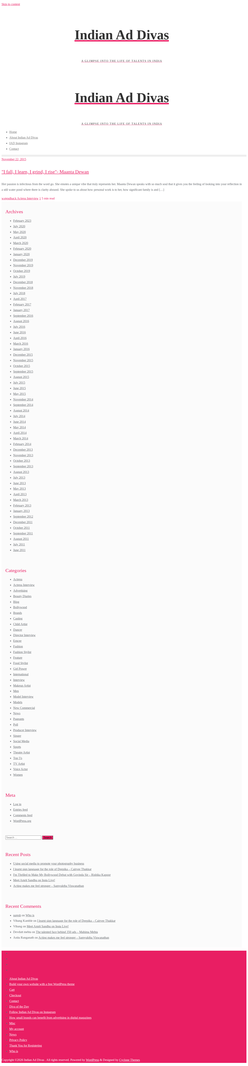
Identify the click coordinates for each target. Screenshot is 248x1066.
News (16, 713)
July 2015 (19, 382)
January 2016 (21, 349)
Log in (17, 804)
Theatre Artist (21, 752)
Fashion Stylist (22, 652)
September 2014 (23, 405)
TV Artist (19, 763)
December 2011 (23, 522)
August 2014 (21, 410)
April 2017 (20, 298)
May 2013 (19, 488)
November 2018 (23, 287)
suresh (17, 915)
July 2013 (19, 477)
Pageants (18, 719)
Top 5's (17, 758)
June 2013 (19, 483)
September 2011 (23, 533)
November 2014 (23, 399)
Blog (16, 601)
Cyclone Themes (129, 1060)
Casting (17, 618)
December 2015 (23, 354)
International (20, 674)
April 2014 (20, 432)
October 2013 (21, 460)
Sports (17, 746)
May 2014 (19, 427)
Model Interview (23, 696)
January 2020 (21, 254)
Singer (17, 735)
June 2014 (19, 421)
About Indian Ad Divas (23, 978)
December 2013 (23, 449)
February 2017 (22, 304)
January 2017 (21, 310)
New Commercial (24, 708)
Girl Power (20, 668)
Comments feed (22, 815)
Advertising (20, 590)
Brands (17, 613)
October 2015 (21, 366)
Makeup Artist (22, 685)
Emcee (17, 640)
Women (18, 774)
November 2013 (23, 455)
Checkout (15, 995)
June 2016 (19, 332)
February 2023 (22, 220)
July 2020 (19, 226)
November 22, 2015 (14, 159)
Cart (12, 989)
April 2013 (20, 494)
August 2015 (21, 377)
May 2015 (19, 393)
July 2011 (19, 544)
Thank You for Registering (25, 1045)
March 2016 (20, 343)
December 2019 (23, 260)
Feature (17, 657)
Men (16, 691)
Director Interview (24, 635)
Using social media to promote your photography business (48, 863)
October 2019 (21, 271)
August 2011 (21, 538)
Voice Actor (20, 769)
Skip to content (11, 4)
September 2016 (23, 315)
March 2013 (20, 499)
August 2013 (21, 472)
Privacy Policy (18, 1040)
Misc (12, 1023)
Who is (30, 915)
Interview (19, 680)
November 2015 (23, 360)
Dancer (17, 629)
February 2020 (22, 248)
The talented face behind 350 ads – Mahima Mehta (67, 932)
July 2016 (19, 326)
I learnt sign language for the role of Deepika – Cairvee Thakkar (52, 869)
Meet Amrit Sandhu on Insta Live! (34, 880)
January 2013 (21, 511)
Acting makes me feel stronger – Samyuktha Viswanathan (48, 885)
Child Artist (20, 624)
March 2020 (20, 243)
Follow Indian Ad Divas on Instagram (32, 1012)
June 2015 (19, 388)
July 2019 (19, 276)
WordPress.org (22, 821)
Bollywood (20, 607)
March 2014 (20, 438)
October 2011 (21, 527)
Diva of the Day (19, 1006)
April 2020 (20, 237)
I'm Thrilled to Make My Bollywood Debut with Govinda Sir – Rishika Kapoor (62, 874)
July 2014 (19, 416)
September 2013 (23, 466)
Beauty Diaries (22, 596)
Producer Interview (25, 730)
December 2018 (23, 282)
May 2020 (19, 232)
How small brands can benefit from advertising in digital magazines (50, 1017)
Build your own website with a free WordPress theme (42, 984)
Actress (17, 579)
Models (17, 702)
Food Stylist (20, 663)
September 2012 (23, 516)
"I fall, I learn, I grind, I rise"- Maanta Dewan (45, 171)
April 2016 (20, 338)
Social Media (21, 741)
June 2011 (19, 550)
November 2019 (23, 265)
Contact (14, 1001)
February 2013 (22, 505)
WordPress (92, 1060)
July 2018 (19, 293)
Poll (15, 724)
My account (16, 1029)
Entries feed (20, 809)
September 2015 (23, 371)
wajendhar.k (9, 198)
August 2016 (21, 321)
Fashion (18, 646)
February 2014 (22, 444)
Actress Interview (28, 198)
